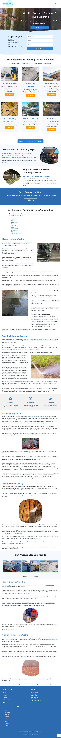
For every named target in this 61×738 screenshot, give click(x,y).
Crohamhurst (14, 222)
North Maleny (14, 228)
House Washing (35, 692)
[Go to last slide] (4, 566)
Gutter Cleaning (35, 698)
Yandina (7, 723)
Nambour (7, 720)
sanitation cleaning (53, 639)
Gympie (7, 721)
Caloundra (7, 712)
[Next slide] (57, 566)
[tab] (23, 576)
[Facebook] (4, 702)
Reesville (13, 220)
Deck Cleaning (34, 697)
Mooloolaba (7, 714)
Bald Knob (13, 225)
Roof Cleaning (34, 695)
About (4, 694)
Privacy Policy (25, 734)
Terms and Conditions (33, 734)
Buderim (7, 709)
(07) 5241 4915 (13, 42)
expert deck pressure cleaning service (33, 489)
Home (4, 692)
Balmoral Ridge (14, 231)
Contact (5, 695)
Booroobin (13, 223)
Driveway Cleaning (35, 694)
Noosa (6, 710)
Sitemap (5, 697)
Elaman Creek (14, 230)
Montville (7, 716)
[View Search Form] (58, 4)
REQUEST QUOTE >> (40, 48)
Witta (12, 227)
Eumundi (7, 725)
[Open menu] (56, 4)
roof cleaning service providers (36, 416)
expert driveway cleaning (42, 339)
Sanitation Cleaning (36, 700)
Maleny (13, 219)
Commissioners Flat (15, 233)
